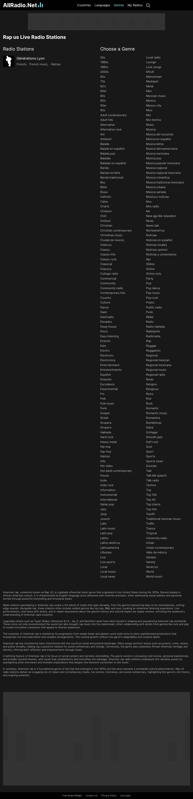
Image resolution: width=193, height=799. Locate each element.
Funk (103, 408)
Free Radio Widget (72, 795)
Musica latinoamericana (161, 148)
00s (102, 57)
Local (103, 567)
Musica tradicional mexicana (165, 182)
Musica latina (154, 144)
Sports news (154, 461)
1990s (104, 67)
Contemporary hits (112, 293)
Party (149, 278)
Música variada (156, 192)
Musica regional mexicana (163, 173)
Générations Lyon (31, 58)
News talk (152, 225)
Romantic (152, 408)
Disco (104, 331)
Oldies (150, 264)
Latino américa (110, 543)
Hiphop (56, 64)
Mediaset (152, 81)
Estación (106, 379)
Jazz (103, 509)
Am (102, 134)
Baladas (105, 158)
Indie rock (106, 485)
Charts (104, 206)
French (21, 64)
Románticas (154, 422)
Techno (151, 485)
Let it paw (125, 795)
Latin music (107, 528)
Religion (151, 384)
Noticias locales (156, 245)
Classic (105, 249)
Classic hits (108, 254)
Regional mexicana (158, 365)
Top (148, 490)
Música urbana (155, 187)
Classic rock (108, 259)
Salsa (149, 427)
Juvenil (105, 519)
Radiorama (153, 336)
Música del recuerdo (159, 134)
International (108, 499)
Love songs (153, 67)
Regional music (156, 370)
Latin (103, 523)
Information (108, 490)
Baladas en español (113, 163)
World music (154, 576)
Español (105, 374)
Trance (150, 528)
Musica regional (156, 168)
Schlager (152, 432)
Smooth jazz (154, 437)
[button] (48, 49)
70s (102, 81)
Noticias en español (159, 240)
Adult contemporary (113, 115)
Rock (149, 403)
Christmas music (111, 235)
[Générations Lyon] (8, 61)
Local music (108, 571)
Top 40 (150, 499)
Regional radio (155, 374)
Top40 (150, 514)
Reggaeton (153, 350)
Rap (148, 341)
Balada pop (107, 153)
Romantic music (156, 413)
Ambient (105, 139)
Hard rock (106, 437)
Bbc (102, 182)
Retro (149, 394)
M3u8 (150, 72)
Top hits (151, 509)
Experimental (109, 389)
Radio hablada (155, 326)
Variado (151, 557)
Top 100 (151, 494)
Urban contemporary (160, 547)
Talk (149, 471)
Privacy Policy (108, 795)
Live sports (107, 562)
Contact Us (91, 795)
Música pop (153, 158)
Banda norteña (110, 173)
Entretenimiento (111, 370)
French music (38, 64)
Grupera (105, 422)
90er (103, 105)
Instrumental (108, 494)
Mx (148, 211)
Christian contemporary (116, 230)
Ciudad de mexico (112, 240)
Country (105, 298)
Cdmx (104, 201)
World (150, 571)
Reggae (151, 346)
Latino (104, 538)
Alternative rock (110, 129)
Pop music (153, 293)
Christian (106, 225)
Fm (102, 394)
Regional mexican (158, 360)
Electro (105, 350)
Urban (150, 543)
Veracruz (152, 567)
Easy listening (109, 336)
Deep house (108, 326)
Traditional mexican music (163, 519)
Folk (103, 398)
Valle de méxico (156, 552)
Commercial (108, 278)
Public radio (154, 307)
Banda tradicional (111, 177)
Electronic (107, 355)
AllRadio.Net (20, 5)
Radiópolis (153, 331)
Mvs (149, 201)
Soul (149, 446)
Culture (105, 302)
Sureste (151, 466)
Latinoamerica (109, 547)
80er (103, 91)
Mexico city (153, 105)
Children (106, 211)
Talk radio (152, 480)
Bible (103, 187)
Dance (104, 307)
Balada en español (112, 148)
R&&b (149, 317)
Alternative (107, 124)
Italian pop (107, 504)
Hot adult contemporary (116, 471)
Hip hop (105, 446)
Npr (148, 259)
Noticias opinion (157, 249)
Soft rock (152, 442)
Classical (106, 264)
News (150, 221)
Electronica (107, 360)
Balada (104, 144)
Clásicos (106, 245)
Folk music (107, 403)
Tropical (151, 533)
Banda (104, 168)
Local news (107, 576)
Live (103, 557)
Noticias (151, 235)
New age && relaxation (161, 216)
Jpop (103, 514)
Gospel (105, 413)
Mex (149, 91)
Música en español (158, 139)
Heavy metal (108, 442)
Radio (150, 321)
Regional (152, 355)
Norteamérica (155, 230)
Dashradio (107, 317)
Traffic (150, 523)
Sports (150, 456)
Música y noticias (157, 196)
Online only (153, 273)
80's (103, 86)
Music (150, 124)
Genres (119, 5)
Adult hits (106, 120)
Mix (148, 115)
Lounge (151, 62)
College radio (109, 273)
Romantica (153, 418)
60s (102, 76)
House (104, 475)
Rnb (148, 398)
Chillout (105, 221)
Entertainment (109, 365)
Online (150, 269)
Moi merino (153, 120)
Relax (149, 379)
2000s (104, 72)
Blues (104, 192)
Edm (103, 346)
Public (150, 302)
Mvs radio (152, 206)
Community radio (111, 288)
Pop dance (153, 288)
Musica (150, 129)
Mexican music (156, 96)
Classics (105, 269)
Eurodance (107, 384)
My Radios (135, 5)
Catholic (105, 196)
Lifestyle (106, 552)
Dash (103, 312)
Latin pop (106, 533)
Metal (149, 86)
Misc (149, 110)
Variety (150, 562)
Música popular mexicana (163, 163)
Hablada (105, 432)
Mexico (151, 100)
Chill (103, 216)
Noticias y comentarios (161, 254)
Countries (84, 5)
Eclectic (105, 341)
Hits (103, 461)
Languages (102, 5)
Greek (104, 418)
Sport (150, 451)
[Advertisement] (96, 21)
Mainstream (154, 76)
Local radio (153, 57)
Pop (148, 283)
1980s (104, 62)
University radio (156, 538)
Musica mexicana (157, 153)
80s (102, 96)
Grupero (105, 427)
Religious (152, 389)
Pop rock (152, 298)
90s (102, 110)
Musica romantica (157, 177)
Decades (106, 321)
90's (103, 100)
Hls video (106, 466)
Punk (149, 312)
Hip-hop (105, 451)
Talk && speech (156, 475)
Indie (103, 480)
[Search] (148, 5)
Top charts (153, 504)
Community (108, 283)
